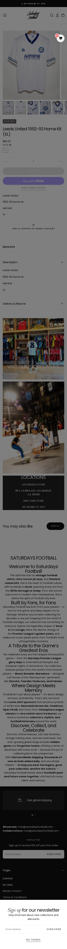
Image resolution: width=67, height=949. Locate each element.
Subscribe (54, 929)
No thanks (33, 939)
